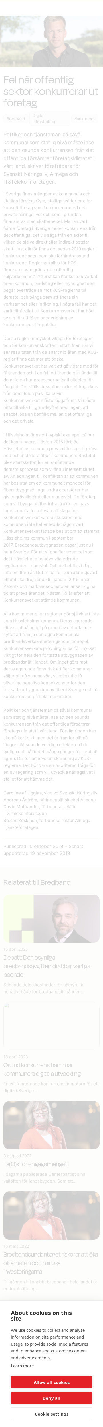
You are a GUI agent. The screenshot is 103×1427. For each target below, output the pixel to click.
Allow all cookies (52, 1382)
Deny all (51, 1398)
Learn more (22, 1365)
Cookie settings (51, 1414)
